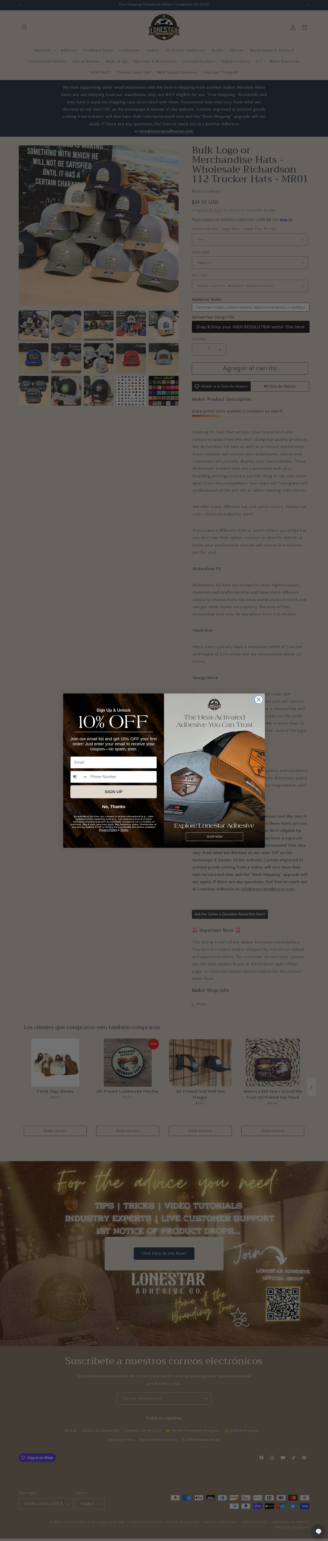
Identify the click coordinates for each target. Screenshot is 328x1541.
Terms (124, 830)
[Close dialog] (259, 699)
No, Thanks (113, 806)
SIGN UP (113, 791)
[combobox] (79, 777)
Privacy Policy (108, 830)
